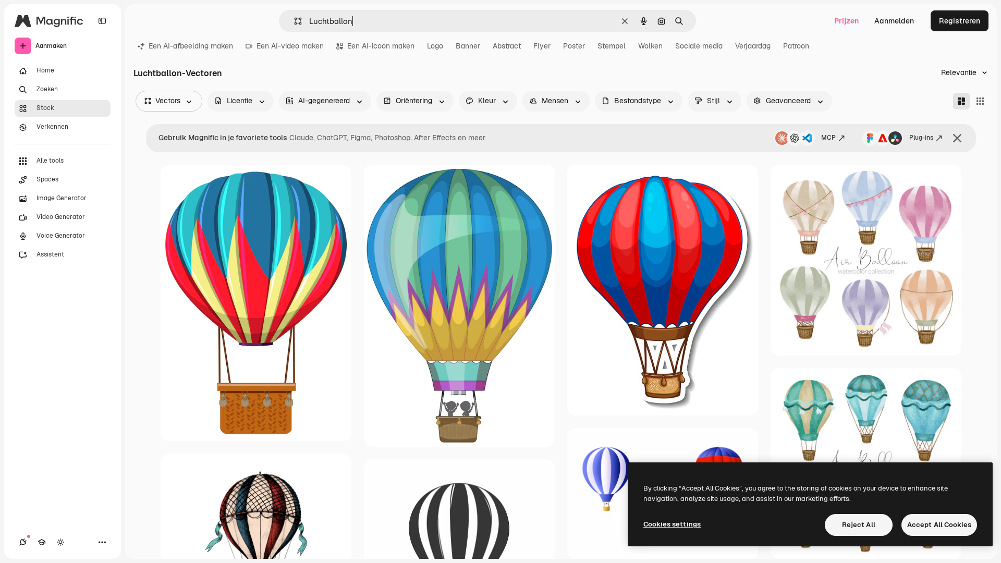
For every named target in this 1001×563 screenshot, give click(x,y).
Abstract (507, 46)
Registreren (959, 21)
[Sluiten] (957, 138)
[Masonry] (961, 101)
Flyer (542, 46)
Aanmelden (894, 21)
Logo (435, 46)
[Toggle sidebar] (102, 21)
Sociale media (699, 46)
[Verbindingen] (23, 542)
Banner (468, 46)
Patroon (796, 46)
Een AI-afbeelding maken (191, 46)
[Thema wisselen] (60, 542)
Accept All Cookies (939, 524)
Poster (574, 46)
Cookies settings (672, 524)
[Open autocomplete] (293, 21)
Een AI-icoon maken (380, 46)
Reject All (858, 524)
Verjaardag (753, 46)
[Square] (980, 101)
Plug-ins (921, 137)
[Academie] (41, 542)
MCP (828, 137)
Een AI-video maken (290, 46)
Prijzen (846, 21)
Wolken (650, 46)
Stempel (611, 46)
